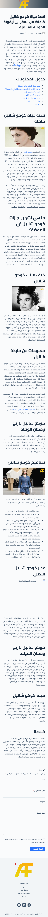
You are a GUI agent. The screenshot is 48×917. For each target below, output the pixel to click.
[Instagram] (19, 905)
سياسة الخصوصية (24, 893)
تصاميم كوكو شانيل (32, 95)
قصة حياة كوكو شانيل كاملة (29, 86)
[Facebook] (29, 905)
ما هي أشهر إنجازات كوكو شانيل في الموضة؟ (22, 89)
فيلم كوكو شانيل (33, 101)
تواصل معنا (24, 890)
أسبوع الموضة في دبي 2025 (24, 409)
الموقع (42, 801)
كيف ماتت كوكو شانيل (31, 92)
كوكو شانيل (27, 152)
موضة (22, 33)
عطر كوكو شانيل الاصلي (31, 98)
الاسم (42, 779)
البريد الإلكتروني (39, 790)
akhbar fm (24, 883)
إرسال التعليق (38, 849)
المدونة (24, 887)
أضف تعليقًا (40, 813)
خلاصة (38, 104)
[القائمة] (42, 4)
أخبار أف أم (17, 65)
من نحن (24, 896)
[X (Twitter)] (24, 905)
